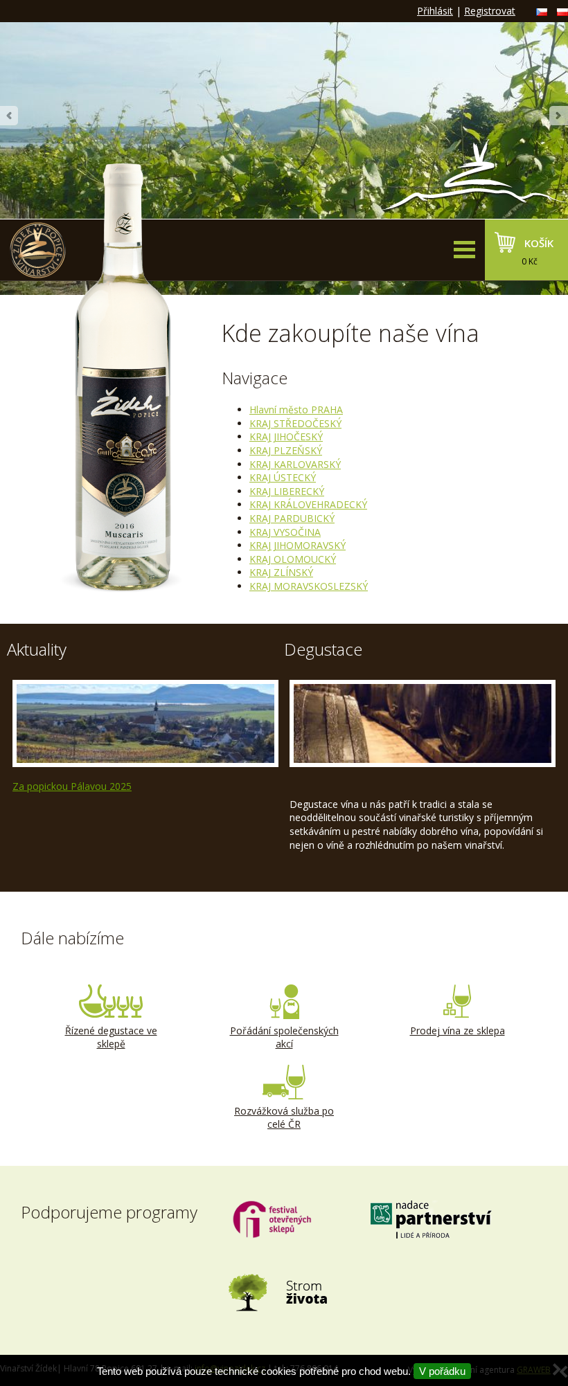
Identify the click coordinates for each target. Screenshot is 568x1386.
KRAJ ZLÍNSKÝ (281, 572)
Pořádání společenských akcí (284, 1037)
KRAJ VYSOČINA (285, 532)
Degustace (323, 649)
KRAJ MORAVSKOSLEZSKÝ (308, 586)
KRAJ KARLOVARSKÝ (295, 464)
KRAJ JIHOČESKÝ (286, 436)
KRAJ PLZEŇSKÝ (285, 450)
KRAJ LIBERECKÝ (286, 491)
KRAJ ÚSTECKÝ (282, 477)
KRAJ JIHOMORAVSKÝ (297, 545)
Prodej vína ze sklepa (457, 1030)
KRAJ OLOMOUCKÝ (292, 559)
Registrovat (489, 10)
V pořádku (442, 1371)
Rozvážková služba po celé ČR (284, 1117)
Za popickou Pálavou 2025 (72, 786)
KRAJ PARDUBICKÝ (292, 518)
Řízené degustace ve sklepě (111, 1037)
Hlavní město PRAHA (296, 409)
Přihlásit (435, 10)
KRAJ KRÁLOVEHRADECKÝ (308, 504)
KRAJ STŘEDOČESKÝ (295, 423)
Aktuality (36, 649)
